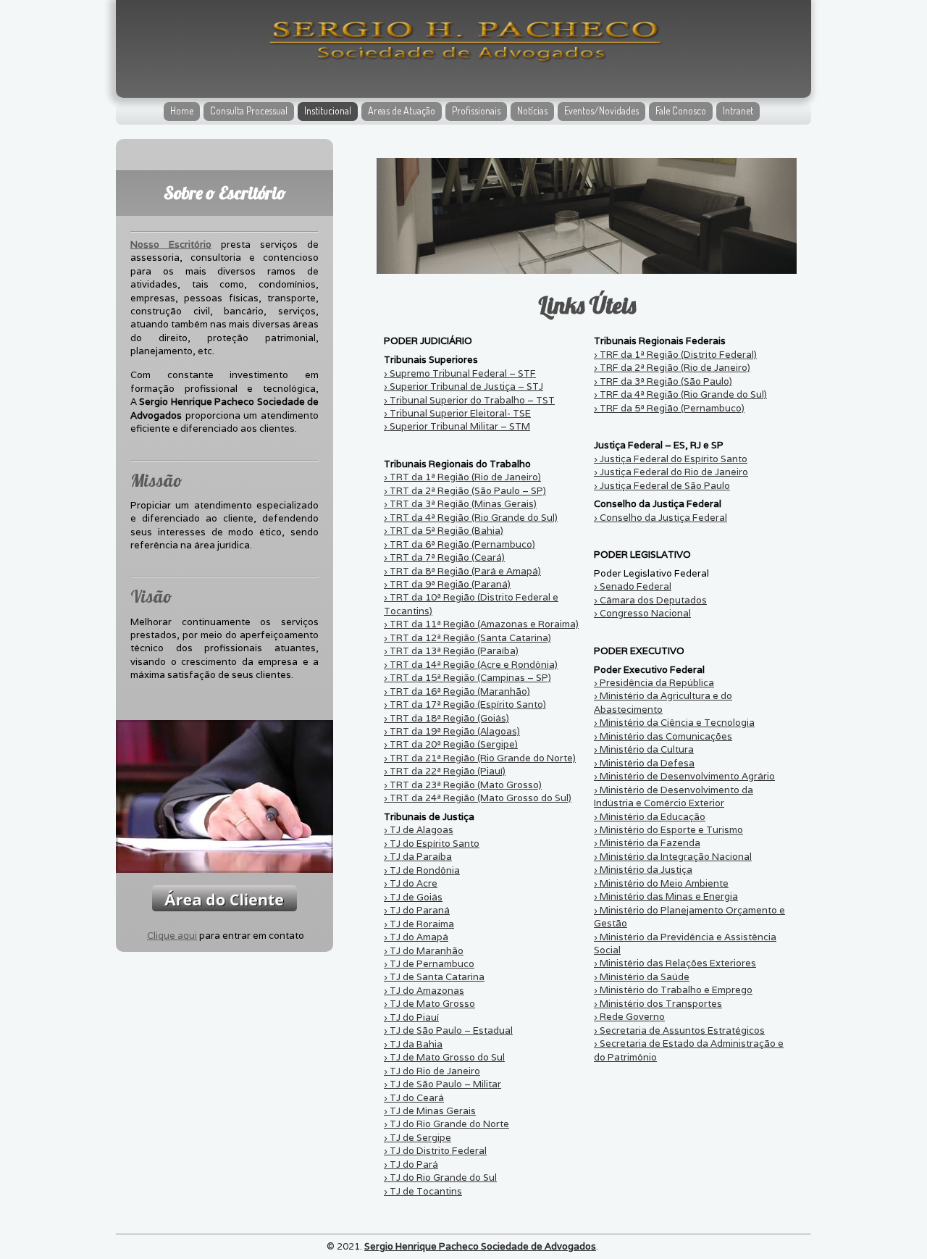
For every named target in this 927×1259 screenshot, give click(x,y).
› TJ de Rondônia (422, 870)
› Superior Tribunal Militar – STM (457, 426)
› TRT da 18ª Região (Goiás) (446, 718)
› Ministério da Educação (649, 817)
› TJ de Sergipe (417, 1138)
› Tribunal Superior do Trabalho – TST (469, 400)
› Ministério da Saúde (641, 977)
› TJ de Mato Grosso (429, 1003)
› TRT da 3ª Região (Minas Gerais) (460, 504)
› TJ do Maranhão (424, 951)
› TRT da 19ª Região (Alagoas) (452, 731)
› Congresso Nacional (642, 613)
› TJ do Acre (410, 883)
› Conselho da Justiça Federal (660, 517)
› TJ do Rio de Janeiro (432, 1071)
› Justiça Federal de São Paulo (662, 486)
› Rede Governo (629, 1017)
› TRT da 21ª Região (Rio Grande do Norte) (480, 758)
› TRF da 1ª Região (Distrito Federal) (675, 354)
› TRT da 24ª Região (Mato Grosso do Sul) (477, 798)
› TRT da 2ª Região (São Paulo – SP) (465, 491)
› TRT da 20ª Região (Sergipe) (451, 744)
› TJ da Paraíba (418, 856)
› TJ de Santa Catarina (434, 977)
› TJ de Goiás (413, 897)
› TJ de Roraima (419, 924)
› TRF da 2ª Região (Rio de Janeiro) (672, 367)
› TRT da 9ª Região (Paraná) (447, 584)
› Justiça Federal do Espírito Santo (670, 459)
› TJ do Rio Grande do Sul (440, 1177)
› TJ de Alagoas (418, 830)
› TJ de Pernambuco (429, 964)
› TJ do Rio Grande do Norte (446, 1124)
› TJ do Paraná (417, 910)
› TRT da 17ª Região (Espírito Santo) (465, 704)
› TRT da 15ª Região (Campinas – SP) (467, 678)
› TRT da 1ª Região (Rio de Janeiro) (462, 477)
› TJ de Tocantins (423, 1191)
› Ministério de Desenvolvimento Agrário (684, 776)
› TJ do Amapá (416, 937)
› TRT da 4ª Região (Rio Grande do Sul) (471, 517)
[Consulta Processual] (224, 898)
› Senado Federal (632, 586)
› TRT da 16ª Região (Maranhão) (457, 691)
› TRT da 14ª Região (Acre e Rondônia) (471, 664)
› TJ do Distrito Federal (435, 1151)
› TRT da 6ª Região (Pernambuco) (459, 544)
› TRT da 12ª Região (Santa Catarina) (467, 638)
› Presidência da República (654, 683)
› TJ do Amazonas (424, 990)
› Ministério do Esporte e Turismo (668, 830)
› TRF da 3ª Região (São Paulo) (663, 381)
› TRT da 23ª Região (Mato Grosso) (463, 785)
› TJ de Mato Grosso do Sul (444, 1057)
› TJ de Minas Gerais (430, 1111)
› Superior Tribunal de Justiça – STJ (463, 386)
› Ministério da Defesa (644, 763)
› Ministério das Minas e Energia (666, 896)
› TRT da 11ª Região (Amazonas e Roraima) (481, 624)
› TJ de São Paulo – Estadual (448, 1030)
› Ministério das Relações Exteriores (675, 963)
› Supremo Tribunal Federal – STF (460, 373)
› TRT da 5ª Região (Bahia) (443, 530)
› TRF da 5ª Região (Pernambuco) (669, 408)
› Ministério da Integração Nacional (673, 856)
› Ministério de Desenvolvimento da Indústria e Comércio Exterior (673, 796)
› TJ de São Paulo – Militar (442, 1084)
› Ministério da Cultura (644, 749)
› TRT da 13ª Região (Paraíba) (451, 651)
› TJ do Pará (411, 1164)
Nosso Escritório (170, 244)
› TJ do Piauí (411, 1017)
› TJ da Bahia (413, 1044)
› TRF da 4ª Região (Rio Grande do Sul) (680, 394)
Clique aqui (172, 935)
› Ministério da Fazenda (647, 843)
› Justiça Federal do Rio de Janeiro (671, 472)
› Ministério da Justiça (643, 869)
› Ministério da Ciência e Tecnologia (674, 722)
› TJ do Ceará (414, 1098)
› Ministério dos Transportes (658, 1003)
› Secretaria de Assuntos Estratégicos (679, 1030)
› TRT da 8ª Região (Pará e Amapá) (462, 571)
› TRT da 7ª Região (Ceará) (444, 557)
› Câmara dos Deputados (650, 600)
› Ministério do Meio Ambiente (661, 883)
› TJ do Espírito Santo (431, 843)
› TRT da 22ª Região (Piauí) (445, 771)
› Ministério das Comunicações (663, 736)
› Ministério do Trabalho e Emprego (673, 990)
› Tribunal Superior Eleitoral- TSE (457, 413)
